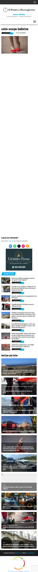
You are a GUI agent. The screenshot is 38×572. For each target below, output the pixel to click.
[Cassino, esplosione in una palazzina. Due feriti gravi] (5, 298)
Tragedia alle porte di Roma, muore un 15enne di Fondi (22, 305)
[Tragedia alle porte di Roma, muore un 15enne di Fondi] (5, 307)
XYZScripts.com (27, 571)
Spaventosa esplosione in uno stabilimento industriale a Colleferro (22, 345)
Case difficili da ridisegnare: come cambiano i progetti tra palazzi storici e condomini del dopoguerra (23, 325)
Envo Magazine (30, 553)
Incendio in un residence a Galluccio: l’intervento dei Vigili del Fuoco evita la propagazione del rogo (23, 288)
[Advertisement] (19, 65)
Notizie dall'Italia (19, 14)
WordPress (18, 553)
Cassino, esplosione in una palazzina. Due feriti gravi (23, 297)
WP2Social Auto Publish (13, 571)
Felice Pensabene (21, 33)
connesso (11, 241)
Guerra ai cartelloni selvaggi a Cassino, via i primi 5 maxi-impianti (23, 279)
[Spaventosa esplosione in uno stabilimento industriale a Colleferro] (5, 347)
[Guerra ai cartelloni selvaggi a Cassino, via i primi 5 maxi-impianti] (5, 280)
